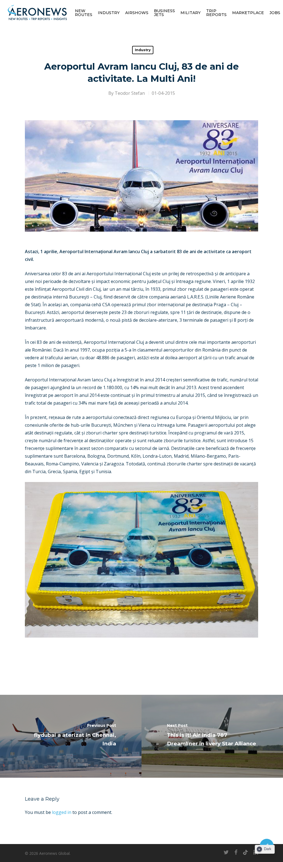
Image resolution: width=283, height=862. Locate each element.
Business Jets (164, 13)
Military (190, 13)
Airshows (136, 13)
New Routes (83, 13)
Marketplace (248, 13)
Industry (109, 13)
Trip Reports (216, 13)
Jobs (274, 13)
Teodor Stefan (130, 93)
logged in (61, 812)
